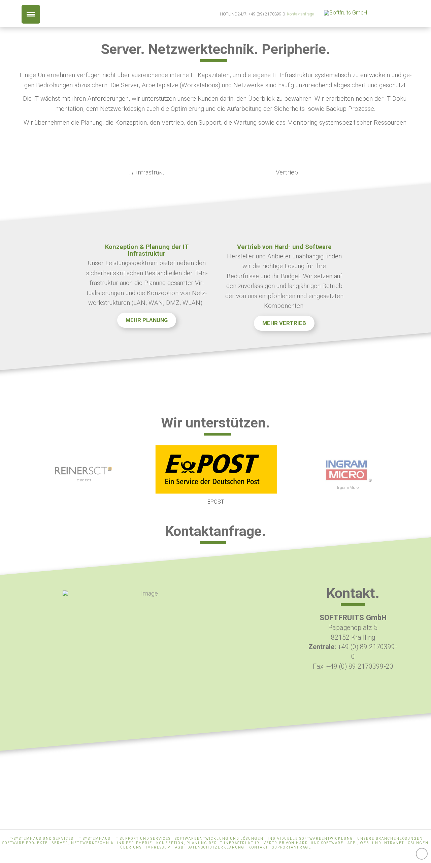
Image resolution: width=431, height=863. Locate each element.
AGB (179, 847)
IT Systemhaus (93, 838)
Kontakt (258, 847)
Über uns (131, 847)
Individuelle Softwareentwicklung (310, 838)
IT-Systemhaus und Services (40, 838)
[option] (83, 475)
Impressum (158, 847)
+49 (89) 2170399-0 (266, 14)
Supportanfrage (291, 847)
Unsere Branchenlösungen (390, 838)
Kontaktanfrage (300, 14)
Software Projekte (25, 843)
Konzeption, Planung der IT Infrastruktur (208, 843)
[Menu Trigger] (31, 14)
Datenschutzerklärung (216, 847)
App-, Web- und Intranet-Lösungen (388, 843)
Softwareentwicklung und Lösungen (219, 838)
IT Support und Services (142, 838)
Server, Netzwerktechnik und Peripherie (102, 843)
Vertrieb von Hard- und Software (303, 843)
